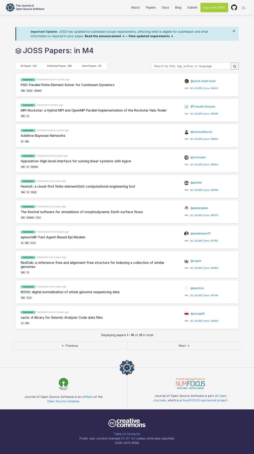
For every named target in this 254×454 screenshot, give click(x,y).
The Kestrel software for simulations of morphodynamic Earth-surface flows (82, 212)
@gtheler (196, 182)
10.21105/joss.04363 (204, 268)
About (135, 7)
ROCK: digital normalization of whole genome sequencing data (70, 292)
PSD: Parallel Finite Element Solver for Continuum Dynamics (68, 85)
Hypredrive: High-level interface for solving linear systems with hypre (76, 161)
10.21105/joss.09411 (204, 88)
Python (38, 91)
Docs (165, 7)
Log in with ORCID (214, 7)
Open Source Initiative (63, 401)
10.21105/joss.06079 (204, 215)
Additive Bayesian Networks (43, 136)
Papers (151, 7)
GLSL (29, 91)
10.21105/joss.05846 (204, 189)
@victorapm (198, 157)
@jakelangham (199, 208)
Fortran (30, 217)
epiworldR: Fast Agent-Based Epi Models (53, 237)
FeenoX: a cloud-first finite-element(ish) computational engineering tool (78, 186)
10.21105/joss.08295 (204, 113)
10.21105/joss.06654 (204, 164)
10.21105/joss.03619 (204, 320)
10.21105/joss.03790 (204, 295)
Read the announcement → (105, 36)
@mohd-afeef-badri (203, 81)
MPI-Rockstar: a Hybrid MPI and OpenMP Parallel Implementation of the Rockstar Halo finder (94, 110)
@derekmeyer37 (200, 233)
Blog (178, 7)
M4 (23, 91)
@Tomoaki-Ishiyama (202, 106)
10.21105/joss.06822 (204, 139)
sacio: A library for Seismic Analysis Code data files (62, 317)
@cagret (195, 260)
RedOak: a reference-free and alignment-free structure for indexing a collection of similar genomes (92, 265)
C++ (38, 217)
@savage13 (197, 313)
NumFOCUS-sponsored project (204, 400)
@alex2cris (197, 288)
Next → (184, 345)
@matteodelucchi (201, 131)
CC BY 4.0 (128, 438)
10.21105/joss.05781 (204, 240)
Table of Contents (127, 434)
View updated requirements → (150, 36)
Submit (192, 7)
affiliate (87, 397)
